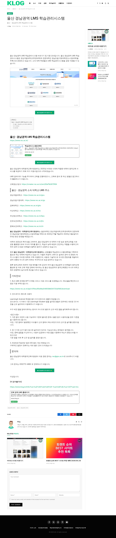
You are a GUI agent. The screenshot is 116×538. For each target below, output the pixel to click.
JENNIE (91, 49)
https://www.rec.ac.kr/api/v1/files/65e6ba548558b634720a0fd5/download (40, 289)
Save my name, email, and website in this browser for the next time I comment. (33, 499)
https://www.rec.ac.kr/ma (30, 211)
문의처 (16, 128)
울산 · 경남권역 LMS (22, 408)
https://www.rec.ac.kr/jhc (33, 221)
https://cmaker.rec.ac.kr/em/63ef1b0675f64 (39, 184)
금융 (45, 3)
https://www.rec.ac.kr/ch (33, 226)
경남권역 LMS (11, 408)
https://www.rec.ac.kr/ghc (30, 205)
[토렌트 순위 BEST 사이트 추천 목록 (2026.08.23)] (64, 448)
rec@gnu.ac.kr (58, 356)
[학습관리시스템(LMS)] (44, 151)
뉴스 (34, 3)
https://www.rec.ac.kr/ (19, 140)
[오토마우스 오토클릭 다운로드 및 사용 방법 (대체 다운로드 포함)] (92, 64)
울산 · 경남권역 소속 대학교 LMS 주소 (23, 124)
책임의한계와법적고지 (56, 528)
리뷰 (39, 3)
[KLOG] (16, 3)
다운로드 (69, 3)
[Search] (108, 3)
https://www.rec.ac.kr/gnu (33, 195)
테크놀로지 (52, 3)
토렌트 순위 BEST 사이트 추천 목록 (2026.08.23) (63, 461)
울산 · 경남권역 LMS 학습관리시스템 (22, 122)
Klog (9, 26)
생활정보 (61, 3)
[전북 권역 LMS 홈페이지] (44, 397)
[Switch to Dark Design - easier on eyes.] (106, 3)
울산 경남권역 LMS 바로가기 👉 (44, 112)
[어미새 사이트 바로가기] (25, 448)
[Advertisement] (44, 42)
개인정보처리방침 (43, 528)
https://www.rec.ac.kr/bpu (33, 216)
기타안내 (17, 126)
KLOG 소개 (33, 528)
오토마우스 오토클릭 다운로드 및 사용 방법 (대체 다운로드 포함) (103, 65)
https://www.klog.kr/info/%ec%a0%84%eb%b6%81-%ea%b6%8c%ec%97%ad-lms (44, 387)
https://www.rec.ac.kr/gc (35, 200)
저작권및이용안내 (68, 528)
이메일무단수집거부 (80, 528)
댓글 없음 (26, 26)
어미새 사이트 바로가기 (15, 461)
